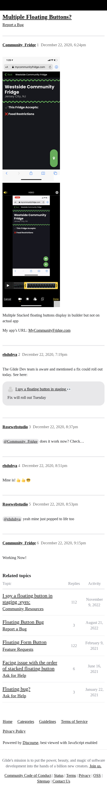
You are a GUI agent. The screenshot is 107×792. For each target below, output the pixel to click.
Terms (71, 775)
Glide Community (16, 5)
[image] (31, 119)
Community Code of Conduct (27, 775)
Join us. (96, 766)
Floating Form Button (24, 642)
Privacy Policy (14, 731)
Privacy (85, 775)
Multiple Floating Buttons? (37, 16)
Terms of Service (74, 721)
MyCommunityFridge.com (49, 330)
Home (7, 721)
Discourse (30, 743)
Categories (25, 721)
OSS (97, 775)
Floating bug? (16, 689)
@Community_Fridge (21, 441)
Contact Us (61, 781)
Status (58, 775)
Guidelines (47, 721)
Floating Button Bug (23, 622)
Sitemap (43, 781)
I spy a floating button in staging (41, 389)
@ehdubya (12, 519)
